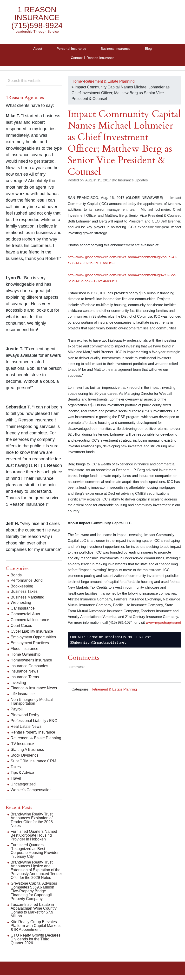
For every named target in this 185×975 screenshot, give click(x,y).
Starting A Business (27, 749)
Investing (18, 683)
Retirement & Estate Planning (114, 689)
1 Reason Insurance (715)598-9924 (37, 17)
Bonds (16, 575)
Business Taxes (24, 591)
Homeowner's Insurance (31, 660)
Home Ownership (25, 654)
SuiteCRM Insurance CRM (33, 761)
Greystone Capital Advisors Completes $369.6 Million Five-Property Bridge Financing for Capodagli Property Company (34, 891)
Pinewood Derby (25, 715)
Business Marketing (27, 597)
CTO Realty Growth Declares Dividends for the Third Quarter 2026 (35, 939)
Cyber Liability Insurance (32, 631)
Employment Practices (30, 643)
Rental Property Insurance (33, 732)
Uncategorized (23, 784)
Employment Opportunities (33, 637)
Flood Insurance (24, 649)
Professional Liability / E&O (34, 721)
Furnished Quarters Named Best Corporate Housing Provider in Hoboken (34, 835)
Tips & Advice (22, 773)
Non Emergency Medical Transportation (32, 701)
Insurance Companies (29, 666)
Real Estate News (26, 726)
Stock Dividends (25, 755)
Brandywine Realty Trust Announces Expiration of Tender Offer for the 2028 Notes (32, 820)
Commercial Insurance (30, 620)
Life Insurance (23, 694)
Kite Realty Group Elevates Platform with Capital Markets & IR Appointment (35, 926)
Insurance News (24, 671)
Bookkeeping (22, 586)
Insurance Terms (25, 677)
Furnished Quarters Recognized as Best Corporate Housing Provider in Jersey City (35, 850)
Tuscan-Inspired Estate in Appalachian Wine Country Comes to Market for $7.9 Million (34, 910)
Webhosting (21, 602)
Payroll (17, 709)
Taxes (16, 767)
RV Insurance (22, 744)
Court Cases (21, 625)
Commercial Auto (25, 614)
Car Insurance (23, 608)
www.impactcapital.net (163, 622)
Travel (16, 778)
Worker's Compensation (31, 790)
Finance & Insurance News (34, 688)
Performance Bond (27, 580)
